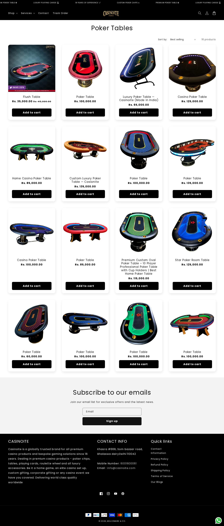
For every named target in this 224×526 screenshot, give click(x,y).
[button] (12, 13)
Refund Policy (159, 464)
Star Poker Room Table (192, 260)
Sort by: (162, 39)
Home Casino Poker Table (31, 178)
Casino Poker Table (192, 97)
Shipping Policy (160, 470)
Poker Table (85, 97)
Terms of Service (162, 476)
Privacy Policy (159, 459)
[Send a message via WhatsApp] (218, 520)
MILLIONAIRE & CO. (116, 521)
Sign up (112, 421)
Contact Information (158, 451)
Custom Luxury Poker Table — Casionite (85, 180)
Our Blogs (157, 482)
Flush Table (31, 97)
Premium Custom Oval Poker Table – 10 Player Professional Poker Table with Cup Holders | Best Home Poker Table (138, 266)
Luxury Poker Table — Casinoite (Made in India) (139, 98)
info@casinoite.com (121, 468)
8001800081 (129, 463)
